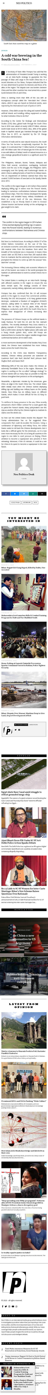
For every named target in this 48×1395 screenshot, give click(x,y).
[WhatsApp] (16, 1306)
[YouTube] (13, 1306)
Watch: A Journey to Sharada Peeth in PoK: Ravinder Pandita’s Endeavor (23, 1052)
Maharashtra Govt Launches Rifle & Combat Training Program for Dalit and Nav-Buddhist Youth (23, 616)
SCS (35, 503)
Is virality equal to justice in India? (15, 1252)
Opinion (4, 50)
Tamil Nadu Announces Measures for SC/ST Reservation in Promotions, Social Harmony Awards (24, 1350)
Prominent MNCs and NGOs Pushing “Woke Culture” (23, 1101)
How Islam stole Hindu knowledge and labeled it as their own (22, 1152)
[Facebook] (6, 494)
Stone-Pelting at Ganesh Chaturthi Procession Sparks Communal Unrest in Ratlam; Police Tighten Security (23, 665)
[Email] (42, 494)
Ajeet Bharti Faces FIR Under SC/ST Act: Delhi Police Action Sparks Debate (21, 842)
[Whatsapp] (33, 494)
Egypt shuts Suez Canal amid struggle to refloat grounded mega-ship (21, 793)
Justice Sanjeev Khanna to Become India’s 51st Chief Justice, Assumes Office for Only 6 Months (24, 1384)
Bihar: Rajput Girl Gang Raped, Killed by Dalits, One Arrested (23, 568)
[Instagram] (9, 1306)
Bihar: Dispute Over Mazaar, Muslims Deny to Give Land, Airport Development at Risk (23, 714)
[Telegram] (19, 730)
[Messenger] (15, 494)
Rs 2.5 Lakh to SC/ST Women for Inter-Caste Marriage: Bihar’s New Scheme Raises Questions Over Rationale (23, 891)
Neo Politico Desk (24, 474)
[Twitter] (24, 494)
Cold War (15, 503)
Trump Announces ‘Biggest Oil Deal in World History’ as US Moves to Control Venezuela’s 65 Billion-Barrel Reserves (25, 1358)
